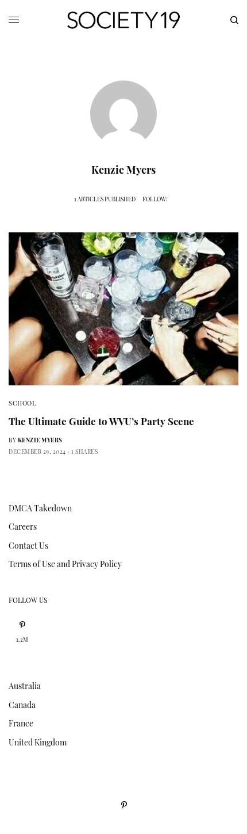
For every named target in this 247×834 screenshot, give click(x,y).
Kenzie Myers (40, 440)
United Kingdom (38, 742)
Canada (22, 704)
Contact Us (28, 545)
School (22, 403)
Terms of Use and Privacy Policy (65, 563)
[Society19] (123, 20)
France (21, 723)
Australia (25, 685)
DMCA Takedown (40, 508)
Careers (23, 526)
